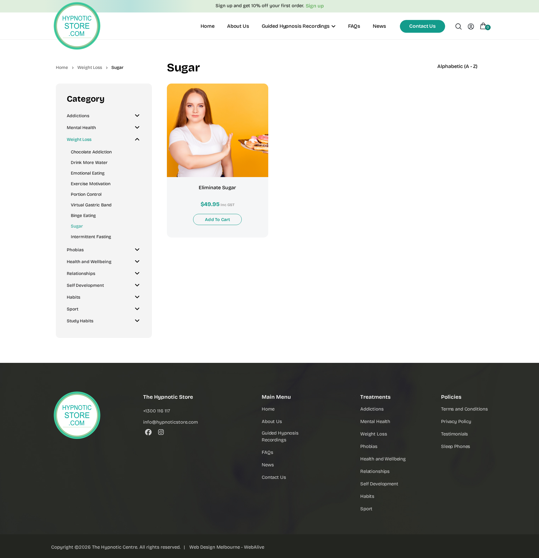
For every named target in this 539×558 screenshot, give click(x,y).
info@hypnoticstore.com (170, 422)
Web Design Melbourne (214, 547)
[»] (66, 67)
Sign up (315, 6)
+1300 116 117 (156, 411)
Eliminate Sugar (217, 187)
